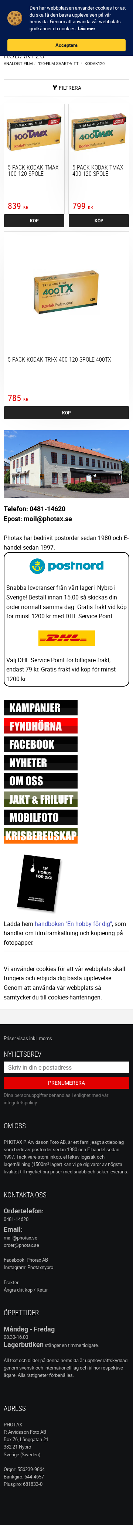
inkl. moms (40, 1038)
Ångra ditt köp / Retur (26, 1289)
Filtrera (70, 87)
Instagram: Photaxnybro (28, 1267)
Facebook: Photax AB (26, 1259)
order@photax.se (21, 1245)
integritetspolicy (20, 1102)
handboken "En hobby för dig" (73, 924)
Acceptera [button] (66, 45)
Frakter (11, 1282)
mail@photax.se (20, 1237)
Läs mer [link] (86, 28)
